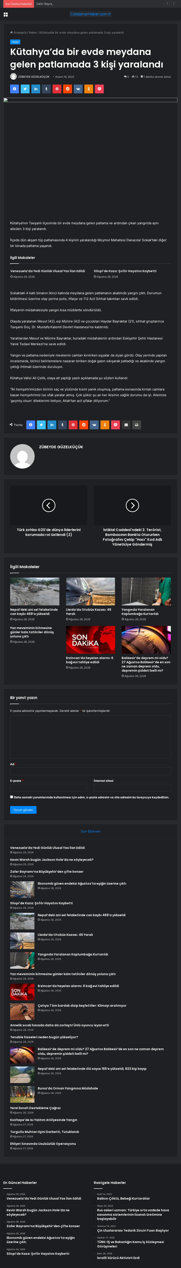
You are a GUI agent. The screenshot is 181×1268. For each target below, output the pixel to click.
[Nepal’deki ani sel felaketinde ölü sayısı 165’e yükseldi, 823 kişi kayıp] (22, 1074)
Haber (33, 32)
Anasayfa (19, 32)
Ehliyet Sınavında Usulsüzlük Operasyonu (43, 1144)
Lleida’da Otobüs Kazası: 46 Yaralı (88, 611)
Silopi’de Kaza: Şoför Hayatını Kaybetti (125, 271)
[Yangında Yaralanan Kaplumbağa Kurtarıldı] (146, 591)
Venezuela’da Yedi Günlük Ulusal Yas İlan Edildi (47, 271)
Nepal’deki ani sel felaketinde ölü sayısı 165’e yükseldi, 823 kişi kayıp (92, 1068)
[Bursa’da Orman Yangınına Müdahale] (22, 1094)
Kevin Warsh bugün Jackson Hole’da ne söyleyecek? (52, 859)
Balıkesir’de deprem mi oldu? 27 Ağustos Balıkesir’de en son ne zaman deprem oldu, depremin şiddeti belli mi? (146, 664)
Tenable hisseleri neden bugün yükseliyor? (44, 1037)
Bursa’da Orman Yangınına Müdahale (68, 1088)
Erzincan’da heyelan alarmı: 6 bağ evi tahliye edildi (89, 660)
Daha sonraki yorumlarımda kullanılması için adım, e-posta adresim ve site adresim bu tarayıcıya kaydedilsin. (91, 797)
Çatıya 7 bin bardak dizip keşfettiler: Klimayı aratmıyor (82, 1005)
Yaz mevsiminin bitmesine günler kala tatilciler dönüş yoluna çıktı (32, 632)
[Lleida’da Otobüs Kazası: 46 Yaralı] (90, 591)
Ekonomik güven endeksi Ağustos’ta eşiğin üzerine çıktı (82, 883)
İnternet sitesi (103, 780)
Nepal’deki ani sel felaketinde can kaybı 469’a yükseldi (34, 611)
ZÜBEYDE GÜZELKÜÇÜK (33, 76)
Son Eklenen (90, 831)
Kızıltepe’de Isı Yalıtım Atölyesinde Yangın (43, 1120)
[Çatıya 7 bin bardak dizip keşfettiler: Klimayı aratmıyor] (22, 1011)
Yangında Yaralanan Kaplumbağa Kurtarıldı (140, 611)
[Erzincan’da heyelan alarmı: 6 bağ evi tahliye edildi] (90, 640)
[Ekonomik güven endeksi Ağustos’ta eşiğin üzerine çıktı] (22, 889)
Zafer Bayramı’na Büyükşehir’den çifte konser (67, 4)
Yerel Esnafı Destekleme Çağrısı (35, 1108)
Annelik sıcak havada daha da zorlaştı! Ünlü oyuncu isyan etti (59, 1025)
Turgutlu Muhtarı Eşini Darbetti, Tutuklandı (44, 1132)
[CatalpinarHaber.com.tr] (90, 14)
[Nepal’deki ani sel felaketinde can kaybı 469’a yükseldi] (34, 591)
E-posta (16, 780)
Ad (13, 764)
